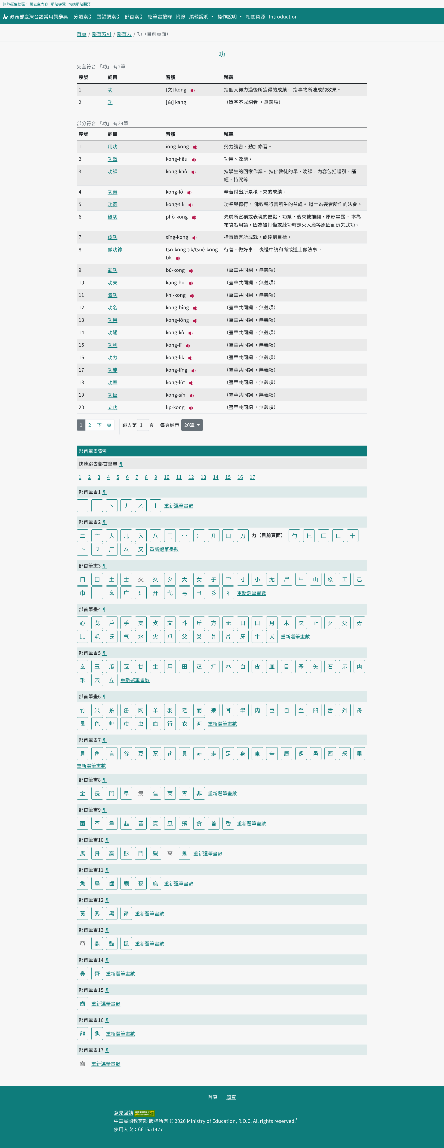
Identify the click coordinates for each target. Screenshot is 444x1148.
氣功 (112, 294)
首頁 (81, 33)
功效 (112, 158)
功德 (112, 203)
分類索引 (83, 16)
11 (179, 476)
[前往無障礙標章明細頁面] (144, 1112)
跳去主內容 (39, 4)
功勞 (112, 191)
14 (216, 476)
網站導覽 (58, 4)
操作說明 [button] (227, 16)
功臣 (112, 394)
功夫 (112, 282)
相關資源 (255, 16)
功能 (112, 369)
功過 (112, 332)
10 (167, 476)
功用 (112, 319)
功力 (112, 357)
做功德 (115, 249)
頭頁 (231, 1096)
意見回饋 (123, 1112)
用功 (112, 146)
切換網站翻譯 (79, 4)
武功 (112, 269)
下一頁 (104, 424)
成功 (112, 236)
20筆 (190, 424)
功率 (112, 382)
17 (252, 476)
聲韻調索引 (109, 16)
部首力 (124, 33)
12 (191, 476)
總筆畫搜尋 (160, 16)
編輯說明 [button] (199, 16)
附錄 (180, 16)
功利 (112, 344)
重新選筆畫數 (178, 505)
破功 (112, 216)
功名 (112, 307)
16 (240, 476)
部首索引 (134, 16)
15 (228, 476)
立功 (112, 407)
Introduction (283, 16)
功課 (112, 171)
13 (203, 476)
